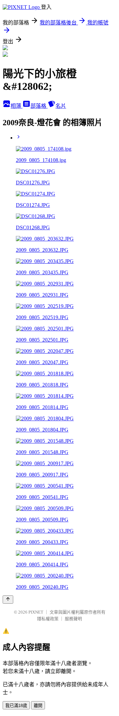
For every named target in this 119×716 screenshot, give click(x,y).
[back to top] (8, 599)
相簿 (16, 106)
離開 (38, 705)
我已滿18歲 (16, 705)
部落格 (39, 106)
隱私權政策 (48, 618)
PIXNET (35, 612)
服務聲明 (73, 618)
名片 (61, 106)
